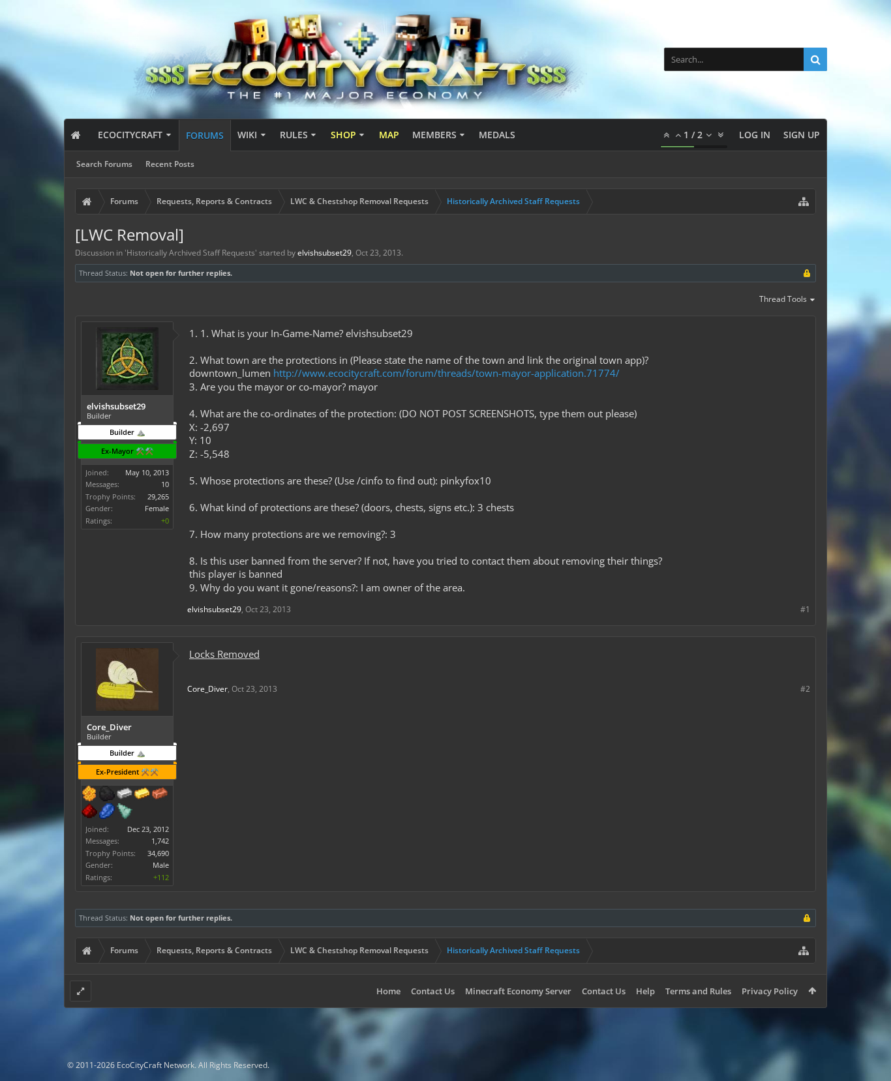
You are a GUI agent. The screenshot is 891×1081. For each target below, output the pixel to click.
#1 (805, 609)
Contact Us (433, 991)
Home (388, 991)
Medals (497, 134)
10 (165, 484)
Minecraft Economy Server (518, 991)
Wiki (247, 134)
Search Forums (104, 164)
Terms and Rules (698, 991)
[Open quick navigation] (803, 201)
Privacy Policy (770, 991)
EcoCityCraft (130, 134)
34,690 (158, 853)
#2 (805, 689)
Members (434, 134)
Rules (294, 134)
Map (389, 134)
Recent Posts (169, 164)
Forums (205, 135)
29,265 (158, 496)
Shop (343, 134)
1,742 (160, 841)
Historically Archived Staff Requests (191, 252)
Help (645, 991)
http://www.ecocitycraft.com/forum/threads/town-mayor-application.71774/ (446, 372)
